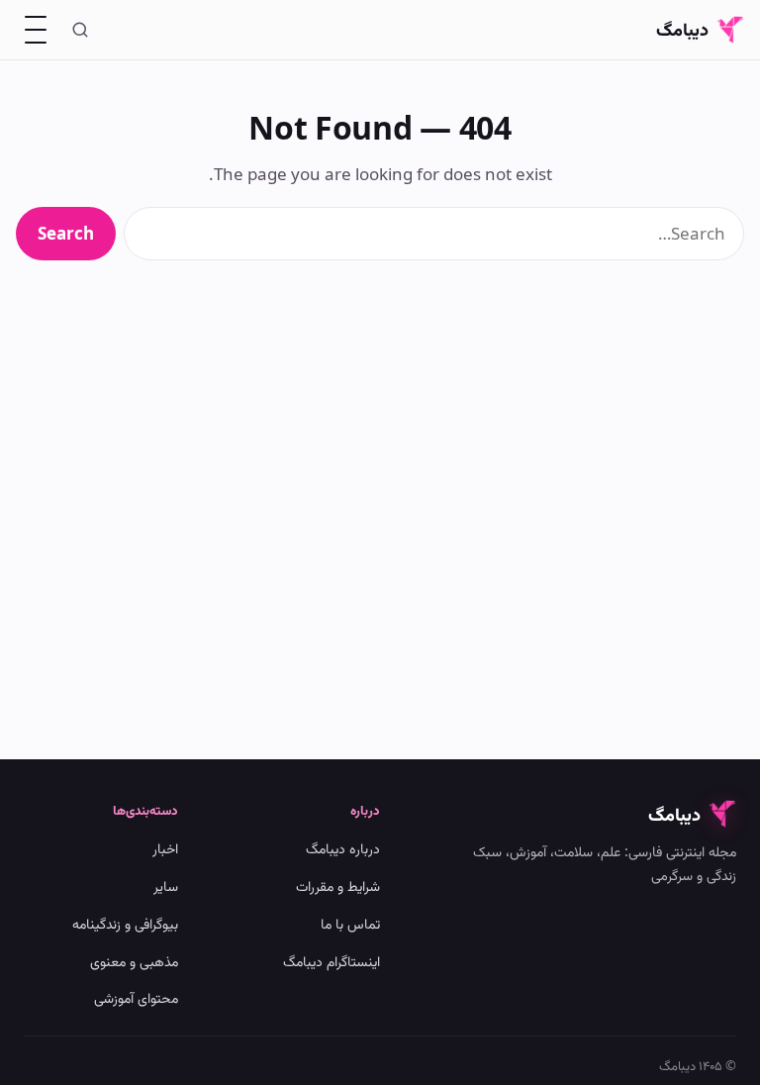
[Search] (80, 30)
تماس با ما (350, 923)
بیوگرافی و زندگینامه (125, 923)
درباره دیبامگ (343, 847)
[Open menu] (35, 29)
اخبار (165, 847)
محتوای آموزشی (136, 997)
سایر (165, 885)
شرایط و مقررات (338, 885)
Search (66, 233)
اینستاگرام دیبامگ (331, 960)
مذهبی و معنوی (134, 960)
